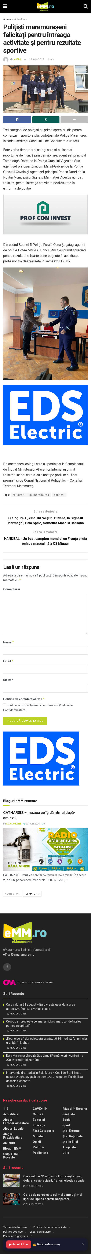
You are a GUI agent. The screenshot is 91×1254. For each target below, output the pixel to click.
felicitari (19, 494)
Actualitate (20, 19)
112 (5, 1108)
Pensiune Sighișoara (15, 1236)
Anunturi (9, 1143)
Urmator (31, 893)
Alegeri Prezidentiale (12, 1135)
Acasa (7, 19)
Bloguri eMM (12, 1148)
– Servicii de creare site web (35, 982)
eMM (17, 59)
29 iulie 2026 (32, 824)
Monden (38, 1136)
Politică (38, 1147)
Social (66, 1119)
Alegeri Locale (13, 1128)
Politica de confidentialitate (24, 699)
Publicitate (40, 1152)
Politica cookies (13, 1231)
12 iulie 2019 (36, 59)
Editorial (39, 1119)
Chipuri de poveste (10, 1155)
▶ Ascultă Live (18, 1244)
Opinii (37, 1141)
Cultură (38, 1114)
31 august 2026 (17, 1014)
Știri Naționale (72, 1136)
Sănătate (68, 1114)
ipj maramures (39, 494)
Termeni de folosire (15, 1227)
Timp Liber (70, 1147)
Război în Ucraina (74, 1108)
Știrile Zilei (70, 1141)
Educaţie (39, 1125)
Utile (65, 1152)
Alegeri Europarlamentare (16, 1121)
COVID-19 (40, 1108)
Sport (66, 1125)
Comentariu (11, 589)
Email (8, 661)
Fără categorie (43, 1130)
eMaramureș (13, 824)
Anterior (13, 893)
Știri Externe (71, 1130)
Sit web (8, 680)
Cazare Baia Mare (40, 1231)
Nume (8, 642)
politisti (59, 494)
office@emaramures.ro (18, 954)
